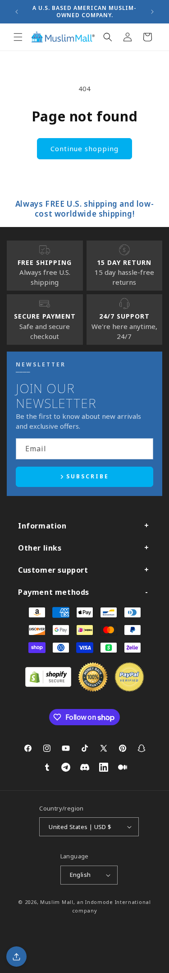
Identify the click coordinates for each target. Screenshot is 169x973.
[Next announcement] (152, 12)
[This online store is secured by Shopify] (48, 684)
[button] (18, 37)
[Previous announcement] (17, 12)
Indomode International (118, 902)
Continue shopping (84, 148)
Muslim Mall (56, 902)
